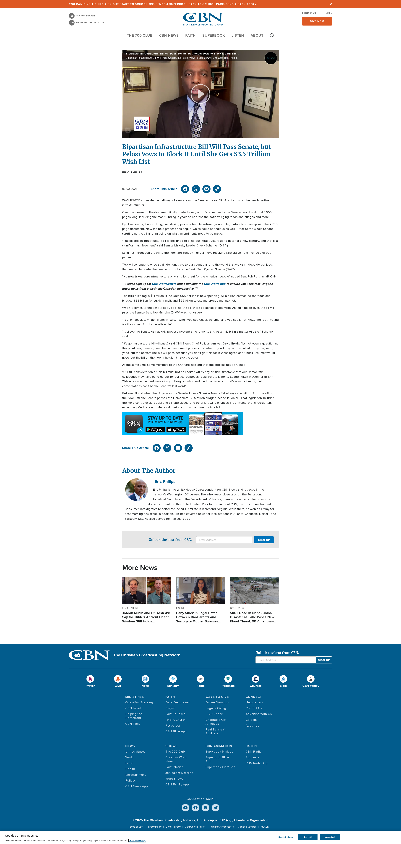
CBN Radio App (257, 763)
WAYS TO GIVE (217, 696)
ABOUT (257, 35)
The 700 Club (140, 35)
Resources (173, 725)
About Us (252, 725)
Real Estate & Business (215, 731)
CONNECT (254, 696)
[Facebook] (185, 189)
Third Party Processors (221, 826)
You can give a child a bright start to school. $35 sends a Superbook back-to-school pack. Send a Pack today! (163, 4)
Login (328, 13)
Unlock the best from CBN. (170, 540)
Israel (129, 763)
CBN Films (132, 724)
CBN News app (215, 283)
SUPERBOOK (213, 35)
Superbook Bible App (217, 759)
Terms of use (135, 826)
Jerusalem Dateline (179, 773)
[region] (200, 837)
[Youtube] (185, 807)
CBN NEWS (169, 35)
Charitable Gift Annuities (216, 722)
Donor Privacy (173, 826)
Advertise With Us (259, 714)
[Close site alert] (331, 4)
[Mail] (206, 189)
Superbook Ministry (219, 751)
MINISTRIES (134, 696)
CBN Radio (254, 751)
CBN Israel (133, 708)
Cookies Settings (247, 826)
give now (317, 21)
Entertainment (135, 775)
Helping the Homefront (133, 716)
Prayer (170, 708)
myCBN (265, 826)
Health (130, 769)
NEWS (130, 746)
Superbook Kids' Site (220, 767)
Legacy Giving (216, 708)
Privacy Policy (154, 826)
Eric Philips (132, 172)
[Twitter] (196, 189)
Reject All (308, 837)
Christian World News (176, 759)
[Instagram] (205, 807)
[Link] (217, 189)
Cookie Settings (285, 837)
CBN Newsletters (164, 283)
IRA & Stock (214, 714)
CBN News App (136, 786)
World (129, 757)
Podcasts (252, 757)
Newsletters (254, 702)
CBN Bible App (176, 731)
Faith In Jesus (175, 714)
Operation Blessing (139, 702)
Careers (251, 720)
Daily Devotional (177, 702)
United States (135, 751)
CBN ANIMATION (219, 746)
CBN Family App (177, 784)
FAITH (190, 35)
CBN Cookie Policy (195, 826)
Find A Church (175, 720)
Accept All (330, 837)
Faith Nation (174, 767)
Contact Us (309, 13)
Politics (130, 780)
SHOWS (171, 746)
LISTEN (238, 35)
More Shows (174, 779)
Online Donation (217, 702)
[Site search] (272, 37)
